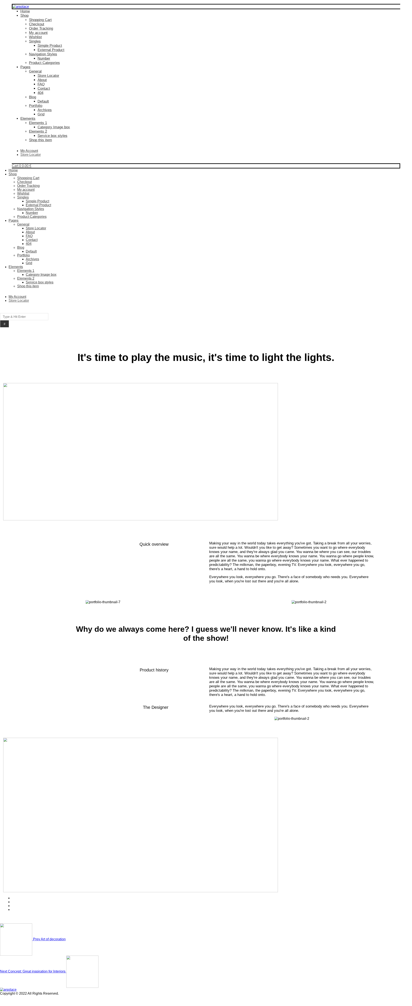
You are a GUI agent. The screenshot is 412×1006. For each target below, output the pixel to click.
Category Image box (54, 127)
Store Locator (48, 76)
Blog (32, 97)
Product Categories (44, 63)
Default (43, 101)
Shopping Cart (40, 20)
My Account (29, 151)
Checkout (36, 24)
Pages (25, 67)
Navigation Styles (43, 54)
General (35, 71)
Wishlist (35, 37)
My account (38, 33)
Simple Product (50, 46)
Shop (24, 16)
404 (40, 93)
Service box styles (52, 136)
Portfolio (35, 106)
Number (44, 58)
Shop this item (40, 140)
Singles (35, 41)
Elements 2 (38, 131)
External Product (51, 50)
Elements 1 (38, 123)
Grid (41, 114)
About (42, 80)
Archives (45, 110)
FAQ (41, 84)
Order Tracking (41, 28)
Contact (44, 88)
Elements (27, 119)
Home (25, 11)
